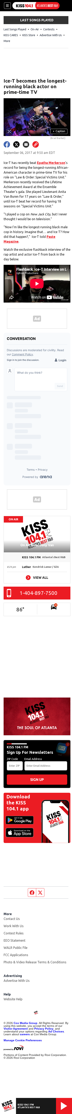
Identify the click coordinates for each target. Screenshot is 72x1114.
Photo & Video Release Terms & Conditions (35, 962)
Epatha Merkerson (51, 163)
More (7, 41)
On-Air (35, 29)
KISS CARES (11, 35)
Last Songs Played (15, 29)
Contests (49, 29)
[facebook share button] (7, 144)
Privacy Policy (43, 1028)
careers (25, 1034)
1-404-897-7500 (38, 593)
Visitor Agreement (16, 1028)
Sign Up (37, 779)
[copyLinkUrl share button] (35, 144)
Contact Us (12, 919)
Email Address (33, 759)
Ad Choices (56, 1031)
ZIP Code (12, 759)
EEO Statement (14, 940)
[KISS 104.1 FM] (36, 6)
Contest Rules (14, 933)
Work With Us (14, 926)
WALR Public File (15, 947)
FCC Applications (16, 955)
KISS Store (28, 35)
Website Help (13, 999)
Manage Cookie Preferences (23, 1040)
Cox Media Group (25, 1023)
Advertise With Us (51, 35)
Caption (59, 131)
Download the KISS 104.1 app (18, 802)
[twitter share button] (16, 144)
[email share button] (26, 144)
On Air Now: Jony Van (37, 545)
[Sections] (7, 5)
